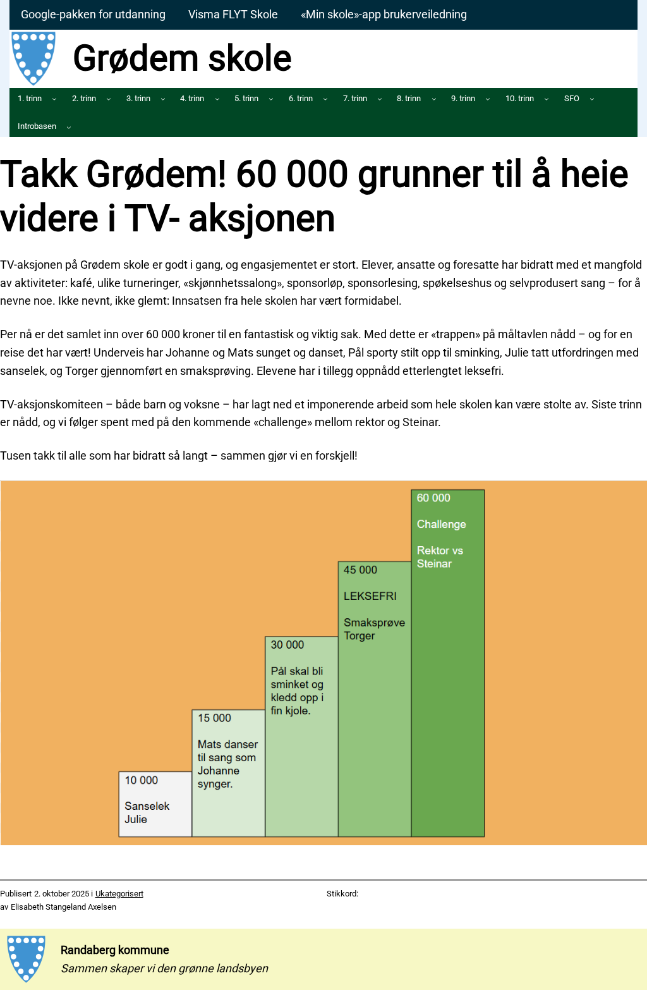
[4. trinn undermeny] (217, 98)
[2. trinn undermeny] (108, 98)
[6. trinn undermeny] (325, 98)
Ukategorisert (119, 893)
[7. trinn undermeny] (379, 98)
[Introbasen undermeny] (68, 127)
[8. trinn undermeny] (434, 98)
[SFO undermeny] (592, 98)
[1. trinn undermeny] (54, 98)
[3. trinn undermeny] (163, 98)
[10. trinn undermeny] (546, 98)
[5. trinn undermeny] (271, 98)
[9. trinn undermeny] (487, 98)
